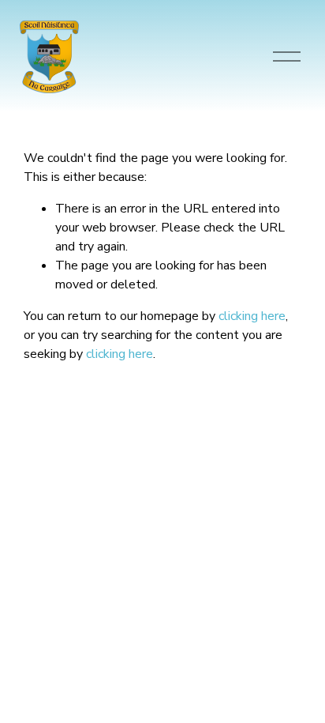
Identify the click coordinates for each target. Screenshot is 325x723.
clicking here (252, 316)
